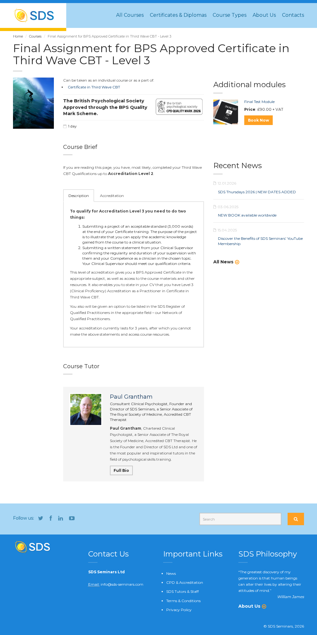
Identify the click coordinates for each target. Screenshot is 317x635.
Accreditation (112, 195)
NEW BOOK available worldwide (247, 215)
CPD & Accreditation (184, 582)
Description (78, 195)
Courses (35, 36)
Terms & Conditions (183, 600)
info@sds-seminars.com (122, 584)
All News (223, 262)
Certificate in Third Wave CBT (94, 87)
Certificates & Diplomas (178, 15)
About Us (264, 15)
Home (18, 36)
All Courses (130, 15)
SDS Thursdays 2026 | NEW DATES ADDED (257, 192)
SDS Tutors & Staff (182, 591)
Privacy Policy (179, 609)
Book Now (258, 120)
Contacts (293, 15)
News (171, 573)
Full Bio (121, 470)
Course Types (229, 15)
